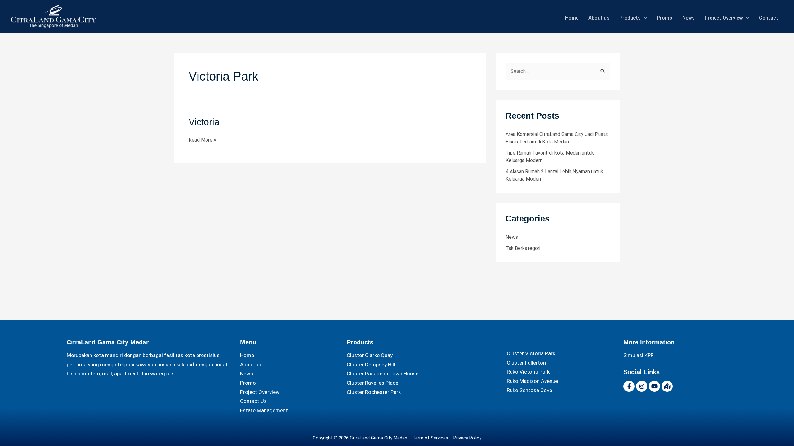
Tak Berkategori (523, 248)
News (688, 18)
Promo (664, 18)
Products (630, 18)
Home (571, 18)
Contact (768, 18)
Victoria (204, 122)
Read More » (202, 139)
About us (598, 18)
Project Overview (724, 18)
